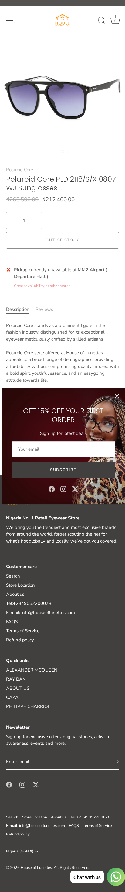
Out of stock (62, 240)
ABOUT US (17, 688)
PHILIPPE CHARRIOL (28, 706)
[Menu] (9, 20)
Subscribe (63, 470)
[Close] (116, 396)
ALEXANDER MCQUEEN (31, 670)
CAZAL (13, 697)
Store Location (20, 585)
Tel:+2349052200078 (28, 603)
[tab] (20, 309)
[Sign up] (116, 762)
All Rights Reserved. (71, 867)
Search (13, 576)
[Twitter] (75, 488)
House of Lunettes (36, 867)
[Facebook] (52, 488)
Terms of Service (22, 631)
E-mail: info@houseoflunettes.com (40, 612)
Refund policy (20, 640)
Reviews (44, 309)
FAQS (12, 622)
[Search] (101, 21)
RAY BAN (16, 679)
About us (15, 594)
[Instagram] (63, 488)
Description (17, 309)
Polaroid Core (19, 170)
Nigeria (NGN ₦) (19, 851)
